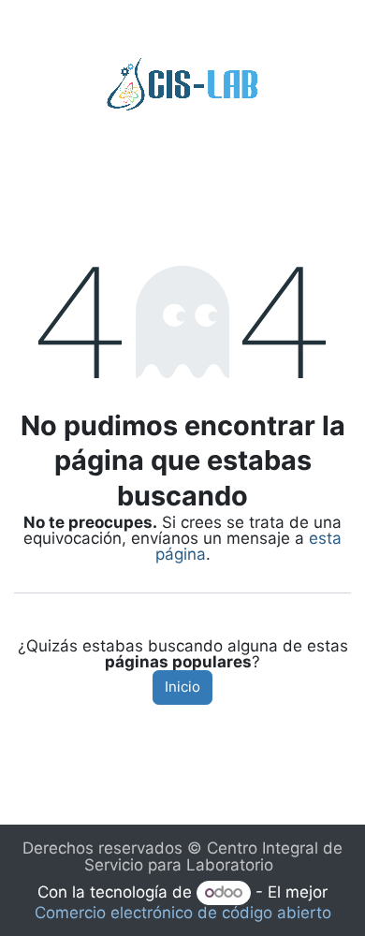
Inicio (182, 686)
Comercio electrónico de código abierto (183, 912)
